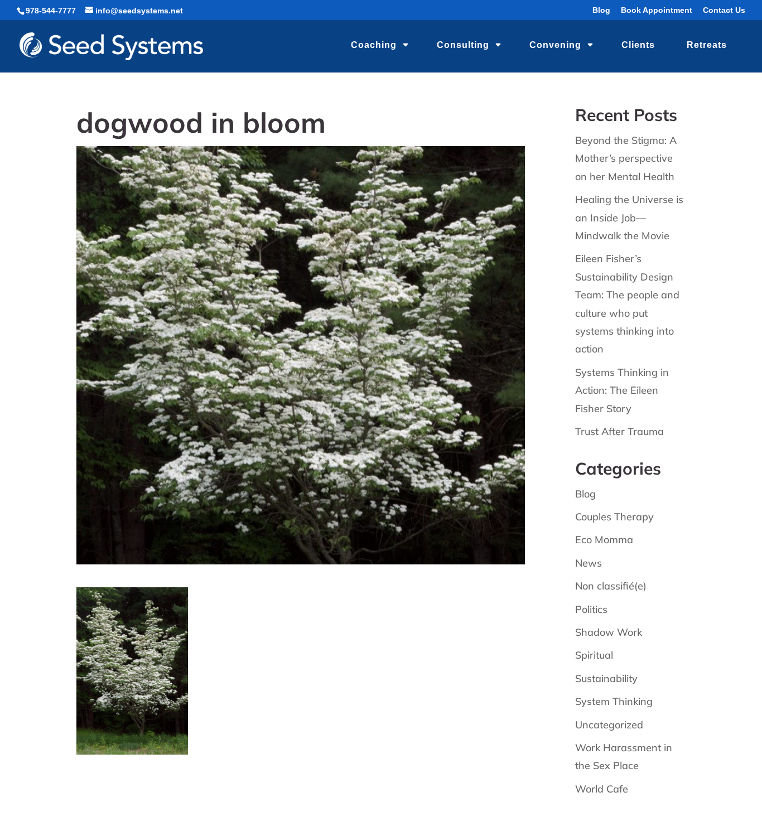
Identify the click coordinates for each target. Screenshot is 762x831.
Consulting (463, 45)
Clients (638, 45)
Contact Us (724, 10)
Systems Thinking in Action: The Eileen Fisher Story (622, 390)
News (588, 563)
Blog (601, 10)
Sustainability (606, 678)
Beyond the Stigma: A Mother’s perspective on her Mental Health (626, 158)
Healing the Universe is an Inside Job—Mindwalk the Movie (629, 217)
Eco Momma (604, 539)
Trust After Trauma (619, 431)
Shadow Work (608, 632)
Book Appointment (656, 10)
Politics (591, 609)
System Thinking (614, 701)
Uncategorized (609, 724)
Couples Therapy (614, 516)
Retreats (707, 45)
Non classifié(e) (611, 585)
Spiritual (594, 655)
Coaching (374, 45)
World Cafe (601, 788)
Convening (555, 45)
